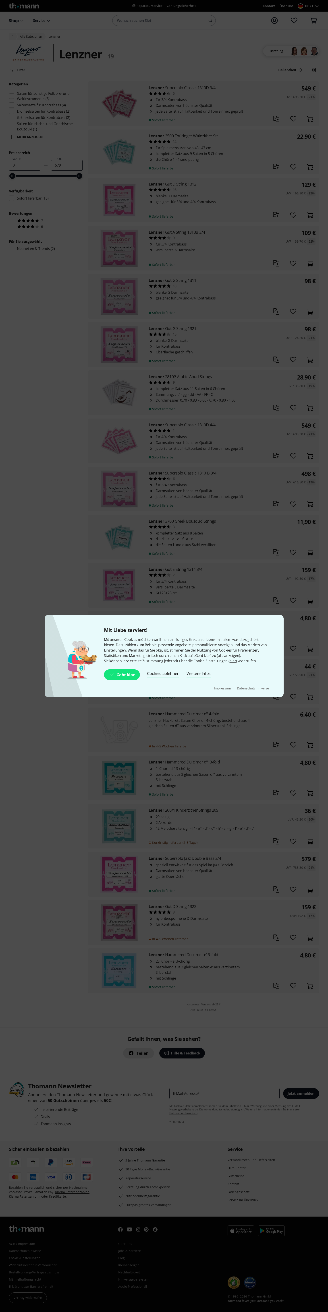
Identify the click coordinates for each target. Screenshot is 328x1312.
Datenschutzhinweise (253, 688)
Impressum (223, 688)
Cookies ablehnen (163, 673)
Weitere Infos (199, 673)
